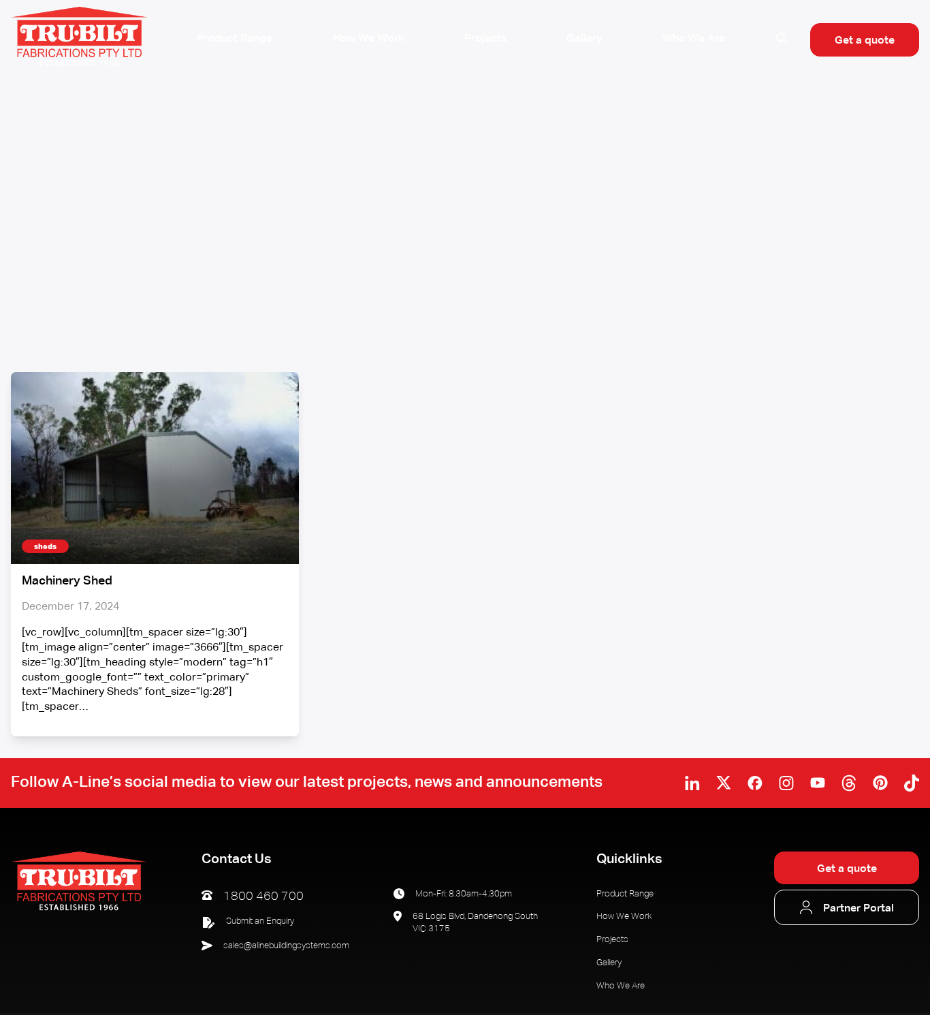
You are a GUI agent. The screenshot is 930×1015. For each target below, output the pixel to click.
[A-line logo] (79, 909)
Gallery (584, 38)
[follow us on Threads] (848, 783)
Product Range (234, 38)
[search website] (781, 39)
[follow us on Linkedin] (692, 783)
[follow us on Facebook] (755, 783)
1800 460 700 (263, 896)
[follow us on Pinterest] (880, 782)
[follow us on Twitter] (723, 782)
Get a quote (865, 40)
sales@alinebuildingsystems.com (286, 945)
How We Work (368, 38)
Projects (485, 38)
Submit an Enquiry (260, 921)
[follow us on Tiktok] (911, 783)
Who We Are (693, 38)
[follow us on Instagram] (786, 783)
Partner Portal (858, 908)
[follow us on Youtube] (817, 783)
